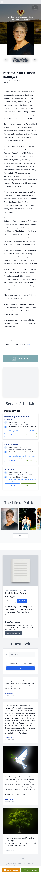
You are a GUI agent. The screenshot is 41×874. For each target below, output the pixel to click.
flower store (30, 344)
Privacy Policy (15, 865)
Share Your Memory (14, 633)
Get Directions (12, 435)
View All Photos (20, 536)
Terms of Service (26, 865)
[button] (20, 759)
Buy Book (22, 601)
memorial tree (29, 341)
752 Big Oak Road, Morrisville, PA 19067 (22, 431)
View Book (10, 601)
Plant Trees (29, 435)
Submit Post (20, 668)
